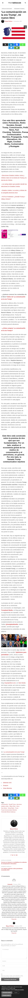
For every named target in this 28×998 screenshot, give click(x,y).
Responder (14, 919)
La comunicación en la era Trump (14, 752)
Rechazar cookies (7, 992)
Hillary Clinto (12, 806)
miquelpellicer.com (10, 683)
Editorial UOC (7, 782)
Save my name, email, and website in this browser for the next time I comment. (12, 976)
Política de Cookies (19, 989)
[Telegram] (11, 47)
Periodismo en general (19, 8)
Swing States (11, 808)
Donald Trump (12, 804)
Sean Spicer (4, 808)
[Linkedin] (11, 44)
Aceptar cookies (6, 995)
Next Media (22, 683)
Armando (10, 884)
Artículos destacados (7, 8)
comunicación (4, 804)
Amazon (5, 785)
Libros (17, 806)
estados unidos (5, 806)
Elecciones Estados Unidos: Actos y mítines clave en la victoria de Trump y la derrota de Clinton (13, 178)
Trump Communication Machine (9, 810)
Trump (16, 808)
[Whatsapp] (22, 44)
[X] (5, 44)
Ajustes (16, 992)
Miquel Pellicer (8, 21)
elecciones (19, 804)
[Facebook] (17, 44)
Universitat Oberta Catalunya (8, 811)
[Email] (17, 47)
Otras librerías (7, 788)
